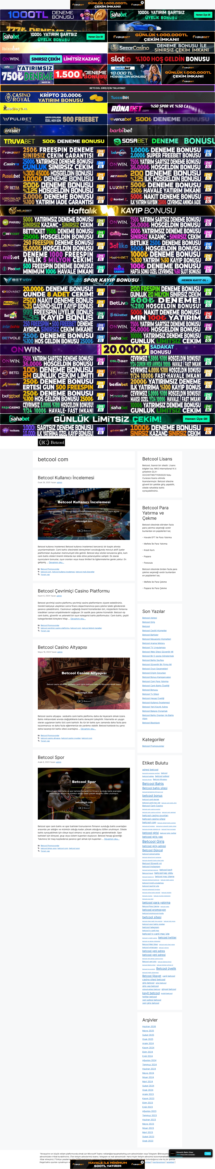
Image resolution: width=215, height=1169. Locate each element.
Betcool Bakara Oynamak (154, 711)
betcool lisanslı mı (148, 877)
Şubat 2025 (148, 1035)
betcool (164, 773)
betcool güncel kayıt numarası (151, 857)
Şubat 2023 (148, 1136)
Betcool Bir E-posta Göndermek (158, 656)
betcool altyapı (147, 779)
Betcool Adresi (149, 618)
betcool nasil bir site (150, 886)
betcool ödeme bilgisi (164, 962)
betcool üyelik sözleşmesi (150, 972)
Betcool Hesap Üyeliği (153, 698)
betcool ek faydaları (148, 826)
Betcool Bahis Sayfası (153, 660)
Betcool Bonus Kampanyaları (156, 677)
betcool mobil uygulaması (153, 883)
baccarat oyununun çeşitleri (151, 773)
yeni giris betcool (150, 1003)
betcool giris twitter (168, 833)
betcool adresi (162, 776)
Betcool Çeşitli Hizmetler (154, 630)
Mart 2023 (147, 1132)
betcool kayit (166, 870)
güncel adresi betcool (151, 989)
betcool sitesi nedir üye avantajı (152, 921)
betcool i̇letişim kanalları (92, 628)
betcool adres (148, 776)
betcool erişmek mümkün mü (151, 829)
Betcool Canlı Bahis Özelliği (155, 685)
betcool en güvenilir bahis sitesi (166, 826)
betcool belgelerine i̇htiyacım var (152, 792)
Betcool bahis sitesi (154, 788)
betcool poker (165, 906)
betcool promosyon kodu (153, 913)
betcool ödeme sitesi (149, 965)
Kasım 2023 (148, 1098)
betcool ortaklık (166, 892)
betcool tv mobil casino (149, 938)
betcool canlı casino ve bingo (151, 812)
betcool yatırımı (164, 948)
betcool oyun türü (147, 899)
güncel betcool (168, 989)
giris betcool (148, 983)
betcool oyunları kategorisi (162, 896)
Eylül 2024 (147, 1056)
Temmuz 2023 (149, 1115)
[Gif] (107, 210)
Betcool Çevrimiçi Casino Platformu (74, 590)
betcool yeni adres (153, 950)
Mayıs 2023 (148, 1124)
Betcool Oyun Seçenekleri (155, 668)
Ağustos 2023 (149, 1111)
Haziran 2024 (149, 1069)
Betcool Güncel (152, 850)
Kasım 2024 (148, 1047)
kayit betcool (151, 993)
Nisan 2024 (148, 1077)
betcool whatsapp (150, 947)
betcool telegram (150, 927)
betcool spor (74, 848)
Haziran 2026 (149, 1026)
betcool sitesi (151, 917)
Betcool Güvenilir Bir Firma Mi (157, 664)
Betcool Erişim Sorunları (154, 673)
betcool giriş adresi (154, 846)
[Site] (53, 152)
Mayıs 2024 (148, 1073)
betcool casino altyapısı (50, 738)
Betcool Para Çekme (150, 906)
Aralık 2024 (148, 1043)
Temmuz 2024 (149, 1064)
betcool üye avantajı (148, 969)
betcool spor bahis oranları (153, 924)
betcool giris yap (152, 836)
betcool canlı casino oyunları (151, 809)
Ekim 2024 (147, 1052)
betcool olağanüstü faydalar (151, 889)
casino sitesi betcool (153, 979)
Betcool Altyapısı (160, 779)
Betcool (146, 626)
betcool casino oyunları (71, 738)
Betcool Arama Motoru (153, 643)
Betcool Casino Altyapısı (62, 647)
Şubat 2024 (148, 1086)
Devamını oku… (56, 562)
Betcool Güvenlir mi (152, 863)
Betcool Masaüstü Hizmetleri (156, 639)
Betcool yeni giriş (149, 961)
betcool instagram (151, 866)
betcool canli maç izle (151, 803)
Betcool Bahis (153, 784)
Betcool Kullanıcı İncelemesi (66, 477)
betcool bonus (152, 795)
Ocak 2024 (147, 1090)
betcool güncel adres (151, 854)
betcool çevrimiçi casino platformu (55, 628)
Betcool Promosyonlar (50, 569)
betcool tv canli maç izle (155, 933)
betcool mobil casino (167, 880)
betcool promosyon (154, 909)
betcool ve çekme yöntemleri (151, 941)
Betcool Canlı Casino (152, 805)
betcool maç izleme (164, 876)
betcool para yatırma (156, 902)
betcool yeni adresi (154, 954)
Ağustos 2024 (149, 1060)
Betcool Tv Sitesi (150, 694)
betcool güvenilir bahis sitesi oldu (153, 860)
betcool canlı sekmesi (169, 812)
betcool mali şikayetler (85, 572)
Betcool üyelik (166, 968)
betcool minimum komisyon (150, 880)
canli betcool (168, 976)
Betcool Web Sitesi (150, 944)
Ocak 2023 (147, 1141)
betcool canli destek (150, 799)
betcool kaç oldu (163, 873)
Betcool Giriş (148, 622)
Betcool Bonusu (150, 690)
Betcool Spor (51, 757)
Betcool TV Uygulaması (154, 647)
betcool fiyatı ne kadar (168, 829)
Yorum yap (45, 574)
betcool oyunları (147, 896)
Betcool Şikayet (151, 975)
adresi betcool (150, 769)
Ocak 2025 (147, 1039)
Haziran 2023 (149, 1119)
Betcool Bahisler (150, 635)
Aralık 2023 (148, 1094)
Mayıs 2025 (148, 1030)
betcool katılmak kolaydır (150, 870)
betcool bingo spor (48, 848)
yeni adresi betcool (151, 1000)
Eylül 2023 (147, 1107)
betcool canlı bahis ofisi (169, 803)
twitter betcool (149, 996)
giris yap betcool (150, 986)
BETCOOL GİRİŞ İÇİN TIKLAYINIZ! (107, 88)
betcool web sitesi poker (167, 944)
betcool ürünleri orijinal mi (165, 965)
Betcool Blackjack (151, 723)
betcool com (46, 572)
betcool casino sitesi (153, 819)
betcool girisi (150, 832)
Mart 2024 (147, 1081)
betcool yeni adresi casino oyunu (152, 958)
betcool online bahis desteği (151, 892)
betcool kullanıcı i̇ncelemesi (63, 572)
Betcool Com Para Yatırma (155, 681)
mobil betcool (166, 993)
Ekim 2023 (147, 1102)
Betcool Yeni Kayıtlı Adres (155, 707)
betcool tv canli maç (150, 930)
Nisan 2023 (148, 1128)
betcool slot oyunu (169, 921)
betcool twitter (167, 937)
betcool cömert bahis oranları (166, 823)
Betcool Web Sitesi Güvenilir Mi (157, 652)
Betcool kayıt (147, 873)
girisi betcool (161, 983)
